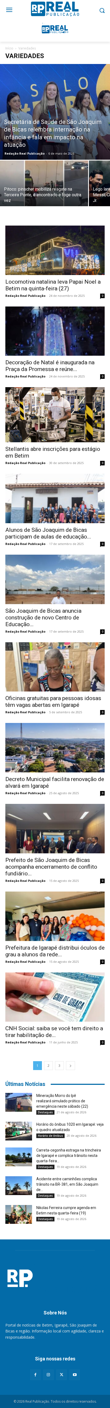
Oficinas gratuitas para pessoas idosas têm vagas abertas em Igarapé (53, 701)
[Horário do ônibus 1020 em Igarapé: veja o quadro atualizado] (18, 1131)
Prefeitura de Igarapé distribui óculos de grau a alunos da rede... (55, 951)
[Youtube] (74, 1375)
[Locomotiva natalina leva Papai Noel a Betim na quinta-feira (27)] (55, 250)
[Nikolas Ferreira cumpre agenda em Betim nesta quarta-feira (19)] (18, 1214)
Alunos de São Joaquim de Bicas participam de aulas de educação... (48, 533)
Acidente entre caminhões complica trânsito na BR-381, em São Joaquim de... (67, 1184)
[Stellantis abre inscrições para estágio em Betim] (55, 414)
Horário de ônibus (50, 1136)
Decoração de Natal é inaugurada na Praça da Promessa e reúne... (50, 365)
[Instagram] (48, 1375)
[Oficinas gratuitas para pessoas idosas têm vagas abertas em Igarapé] (55, 667)
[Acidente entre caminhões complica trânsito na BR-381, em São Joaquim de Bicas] (18, 1185)
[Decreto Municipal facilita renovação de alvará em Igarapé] (55, 747)
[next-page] (70, 1065)
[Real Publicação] (55, 1278)
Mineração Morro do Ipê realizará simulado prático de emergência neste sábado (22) (62, 1100)
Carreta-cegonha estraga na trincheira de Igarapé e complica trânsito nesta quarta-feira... (68, 1155)
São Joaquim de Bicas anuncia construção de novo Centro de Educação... (43, 618)
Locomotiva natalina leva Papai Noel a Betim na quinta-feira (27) (53, 285)
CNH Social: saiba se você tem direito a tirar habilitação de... (54, 1031)
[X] (61, 1375)
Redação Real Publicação (25, 153)
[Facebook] (35, 1375)
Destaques (45, 1112)
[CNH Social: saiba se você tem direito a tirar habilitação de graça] (55, 997)
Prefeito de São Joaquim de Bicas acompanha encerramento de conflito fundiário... (51, 867)
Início (9, 48)
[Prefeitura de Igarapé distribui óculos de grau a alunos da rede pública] (55, 916)
